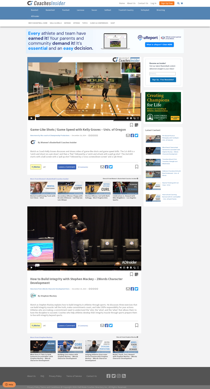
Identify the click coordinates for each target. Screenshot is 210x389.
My (36, 166)
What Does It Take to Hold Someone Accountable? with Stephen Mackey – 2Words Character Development (41, 358)
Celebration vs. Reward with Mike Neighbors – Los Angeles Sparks (124, 198)
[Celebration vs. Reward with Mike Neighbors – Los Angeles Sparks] (125, 188)
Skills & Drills (56, 23)
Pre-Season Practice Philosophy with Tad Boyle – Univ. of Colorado (170, 138)
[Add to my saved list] (132, 125)
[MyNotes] (136, 125)
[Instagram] (119, 376)
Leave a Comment (66, 166)
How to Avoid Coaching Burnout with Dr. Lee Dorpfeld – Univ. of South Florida (171, 197)
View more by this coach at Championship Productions (50, 135)
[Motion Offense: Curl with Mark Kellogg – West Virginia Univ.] (98, 188)
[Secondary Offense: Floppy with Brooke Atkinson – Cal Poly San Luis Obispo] (70, 188)
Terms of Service (74, 376)
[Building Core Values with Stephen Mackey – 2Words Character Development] (70, 346)
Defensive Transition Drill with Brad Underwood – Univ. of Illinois (171, 173)
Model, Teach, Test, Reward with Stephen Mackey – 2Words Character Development (125, 356)
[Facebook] (132, 135)
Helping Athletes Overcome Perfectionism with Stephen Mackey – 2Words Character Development (96, 358)
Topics (85, 23)
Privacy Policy (55, 376)
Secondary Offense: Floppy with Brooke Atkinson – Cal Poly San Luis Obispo (70, 198)
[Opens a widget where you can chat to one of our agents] (9, 385)
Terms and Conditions (50, 387)
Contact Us (92, 376)
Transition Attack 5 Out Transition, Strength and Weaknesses (169, 161)
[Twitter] (136, 135)
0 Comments (83, 167)
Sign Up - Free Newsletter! (163, 80)
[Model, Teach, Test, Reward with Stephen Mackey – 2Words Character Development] (125, 346)
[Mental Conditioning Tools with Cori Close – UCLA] (43, 188)
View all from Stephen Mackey (126, 337)
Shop (113, 23)
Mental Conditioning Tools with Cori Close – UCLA (42, 197)
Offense (76, 23)
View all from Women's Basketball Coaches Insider (120, 178)
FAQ (42, 376)
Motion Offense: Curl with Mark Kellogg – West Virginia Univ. (97, 197)
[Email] (128, 135)
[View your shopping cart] (182, 3)
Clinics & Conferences (99, 23)
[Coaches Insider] (46, 3)
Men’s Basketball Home (37, 23)
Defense (67, 23)
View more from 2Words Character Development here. (50, 289)
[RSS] (124, 376)
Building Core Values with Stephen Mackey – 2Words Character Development (68, 356)
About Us (31, 376)
